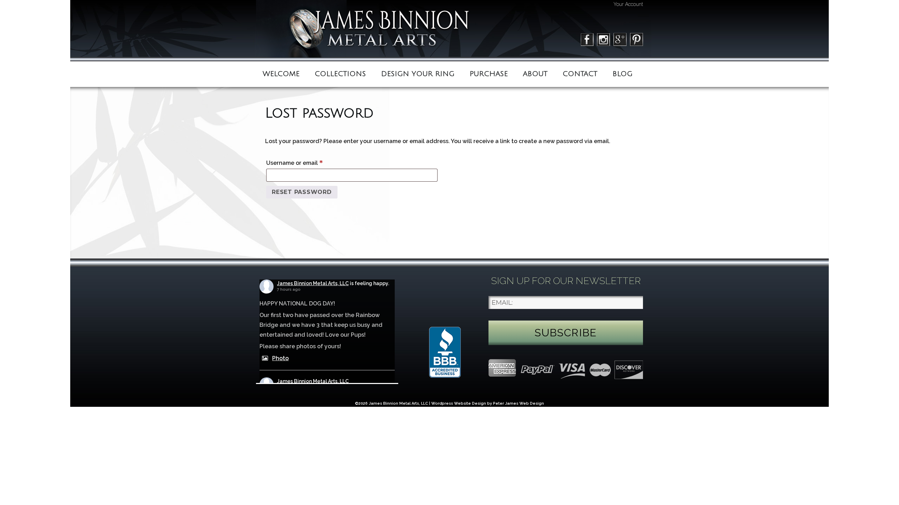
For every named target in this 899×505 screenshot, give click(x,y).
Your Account (628, 4)
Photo (280, 358)
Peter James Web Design (518, 403)
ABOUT (535, 74)
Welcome (281, 74)
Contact (580, 74)
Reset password (302, 192)
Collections (340, 74)
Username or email (307, 162)
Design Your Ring (417, 74)
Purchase (489, 74)
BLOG (622, 74)
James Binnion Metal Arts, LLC (313, 283)
